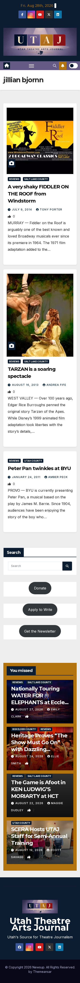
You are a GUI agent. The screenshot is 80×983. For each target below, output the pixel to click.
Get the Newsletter (40, 631)
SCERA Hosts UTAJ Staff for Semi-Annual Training (39, 836)
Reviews (14, 179)
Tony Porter (51, 209)
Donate (40, 588)
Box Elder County (24, 729)
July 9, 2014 (22, 209)
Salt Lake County (36, 179)
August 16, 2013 (26, 384)
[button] (54, 65)
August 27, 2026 (29, 709)
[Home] (6, 65)
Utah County (33, 460)
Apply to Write (40, 609)
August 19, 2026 (29, 850)
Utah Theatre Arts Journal (40, 924)
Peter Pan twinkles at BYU (39, 468)
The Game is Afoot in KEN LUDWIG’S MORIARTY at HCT (38, 789)
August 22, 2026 (29, 803)
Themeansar (42, 971)
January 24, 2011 (26, 477)
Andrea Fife (56, 384)
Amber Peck (58, 477)
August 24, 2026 (29, 756)
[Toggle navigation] (31, 66)
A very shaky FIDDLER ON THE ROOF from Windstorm (38, 194)
